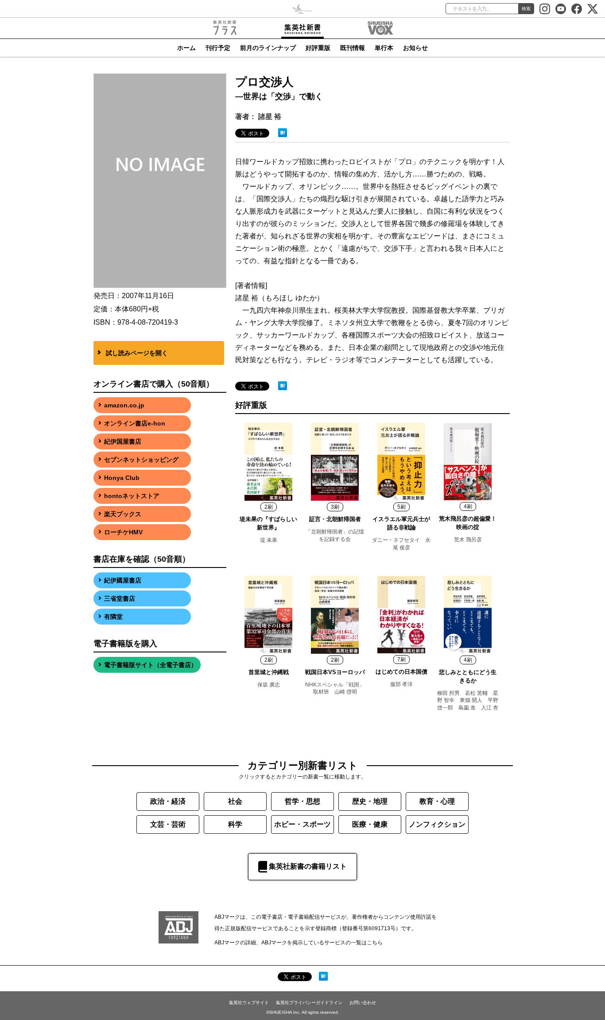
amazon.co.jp (124, 405)
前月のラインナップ (268, 47)
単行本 (384, 47)
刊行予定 (218, 47)
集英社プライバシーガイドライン (309, 1002)
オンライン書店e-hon (134, 423)
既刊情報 (352, 47)
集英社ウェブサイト (249, 1002)
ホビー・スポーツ (302, 824)
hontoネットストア (131, 495)
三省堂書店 (119, 598)
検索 (526, 8)
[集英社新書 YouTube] (560, 9)
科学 (235, 824)
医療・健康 (370, 824)
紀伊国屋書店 (122, 441)
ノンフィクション (437, 824)
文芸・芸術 (168, 824)
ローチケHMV (123, 532)
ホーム (186, 47)
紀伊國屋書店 (122, 580)
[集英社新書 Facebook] (576, 9)
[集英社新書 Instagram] (544, 9)
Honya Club (122, 477)
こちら (375, 942)
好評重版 (318, 47)
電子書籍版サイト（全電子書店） (150, 664)
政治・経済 (168, 801)
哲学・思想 (302, 801)
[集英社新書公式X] (592, 9)
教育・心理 (437, 801)
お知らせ (415, 47)
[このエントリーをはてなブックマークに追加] (282, 132)
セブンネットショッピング (141, 459)
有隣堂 (113, 616)
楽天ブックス (122, 514)
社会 (235, 801)
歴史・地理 (370, 801)
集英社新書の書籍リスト (308, 866)
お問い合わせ (362, 1002)
